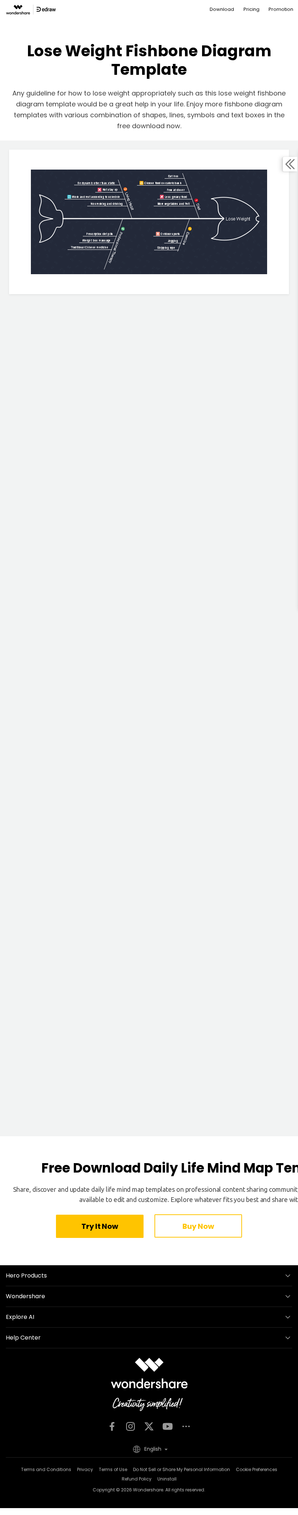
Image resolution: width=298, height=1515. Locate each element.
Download (222, 9)
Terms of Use (113, 1469)
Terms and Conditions (46, 1469)
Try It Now (99, 1226)
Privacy (85, 1469)
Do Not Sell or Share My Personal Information (181, 1469)
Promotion (281, 9)
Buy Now (198, 1226)
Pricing (251, 9)
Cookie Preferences (256, 1469)
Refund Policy (137, 1479)
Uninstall (167, 1479)
